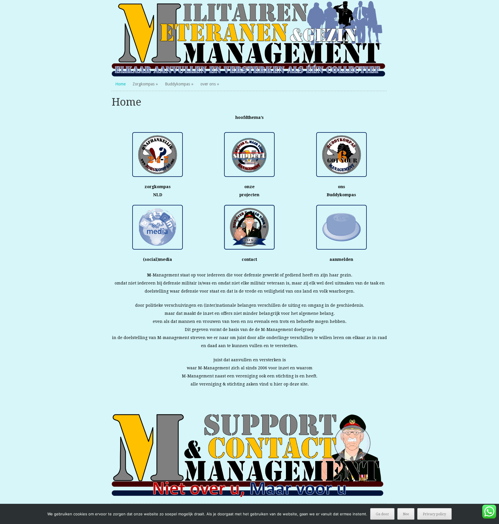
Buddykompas (177, 84)
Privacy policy (434, 514)
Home (120, 84)
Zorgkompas (143, 84)
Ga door (382, 514)
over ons (208, 84)
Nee (406, 514)
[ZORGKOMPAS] (250, 38)
